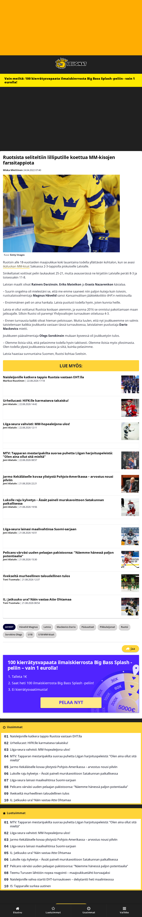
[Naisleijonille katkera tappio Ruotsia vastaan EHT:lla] (130, 384)
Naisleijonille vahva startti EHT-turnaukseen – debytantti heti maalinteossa (62, 879)
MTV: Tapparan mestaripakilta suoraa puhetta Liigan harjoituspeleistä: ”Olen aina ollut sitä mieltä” (58, 455)
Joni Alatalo (10, 404)
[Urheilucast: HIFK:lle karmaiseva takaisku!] (130, 408)
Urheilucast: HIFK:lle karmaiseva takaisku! (36, 400)
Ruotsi (124, 627)
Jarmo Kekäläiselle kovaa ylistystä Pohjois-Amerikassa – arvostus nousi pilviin (58, 478)
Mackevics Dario (66, 627)
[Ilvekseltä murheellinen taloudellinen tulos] (130, 583)
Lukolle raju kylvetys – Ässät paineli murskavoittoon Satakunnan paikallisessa (53, 502)
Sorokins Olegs (13, 634)
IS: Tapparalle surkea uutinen (30, 886)
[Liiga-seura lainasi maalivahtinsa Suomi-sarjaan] (130, 536)
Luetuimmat (16, 813)
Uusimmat (15, 727)
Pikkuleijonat (107, 627)
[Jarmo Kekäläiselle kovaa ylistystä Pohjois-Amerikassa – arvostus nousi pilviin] (130, 484)
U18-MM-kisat (46, 634)
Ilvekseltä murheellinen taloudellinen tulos (36, 576)
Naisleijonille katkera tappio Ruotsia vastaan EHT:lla (43, 377)
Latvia (47, 627)
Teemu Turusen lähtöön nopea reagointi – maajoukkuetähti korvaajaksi (60, 873)
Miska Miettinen (13, 170)
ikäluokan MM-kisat (16, 266)
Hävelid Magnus (28, 627)
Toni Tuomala (11, 579)
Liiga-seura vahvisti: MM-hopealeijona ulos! (36, 424)
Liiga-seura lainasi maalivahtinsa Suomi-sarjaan (39, 529)
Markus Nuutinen (14, 380)
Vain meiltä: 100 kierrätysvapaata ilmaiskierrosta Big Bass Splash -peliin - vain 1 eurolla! (69, 80)
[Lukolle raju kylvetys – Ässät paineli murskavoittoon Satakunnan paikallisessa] (130, 507)
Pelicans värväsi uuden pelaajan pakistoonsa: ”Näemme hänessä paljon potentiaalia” (58, 554)
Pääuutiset (88, 627)
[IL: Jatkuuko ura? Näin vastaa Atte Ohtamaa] (130, 606)
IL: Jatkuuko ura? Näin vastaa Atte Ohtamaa (37, 599)
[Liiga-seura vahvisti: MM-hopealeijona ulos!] (130, 431)
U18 (30, 634)
